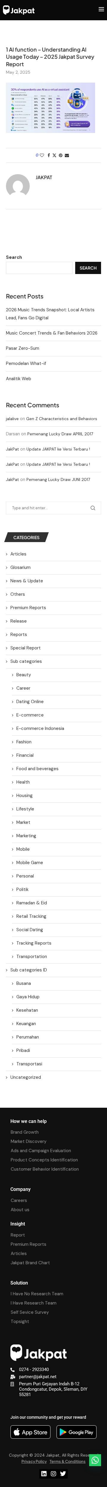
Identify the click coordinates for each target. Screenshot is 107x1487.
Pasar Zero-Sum (22, 348)
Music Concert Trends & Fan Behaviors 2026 (51, 333)
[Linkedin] (44, 1474)
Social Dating (29, 930)
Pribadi (23, 1050)
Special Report (25, 648)
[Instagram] (53, 1474)
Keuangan (26, 1024)
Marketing (26, 836)
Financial (25, 755)
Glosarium (20, 567)
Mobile (23, 849)
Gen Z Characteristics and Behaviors (61, 418)
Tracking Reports (33, 943)
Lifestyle (25, 809)
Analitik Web (18, 379)
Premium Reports (28, 608)
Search (14, 257)
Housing (24, 796)
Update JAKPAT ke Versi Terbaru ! (58, 449)
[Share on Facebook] (49, 155)
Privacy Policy (34, 1461)
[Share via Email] (67, 155)
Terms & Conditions (68, 1461)
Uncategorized (25, 1077)
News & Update (26, 581)
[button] (95, 1460)
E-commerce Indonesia (40, 728)
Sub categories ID (28, 970)
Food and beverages (37, 769)
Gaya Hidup (28, 997)
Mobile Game (29, 863)
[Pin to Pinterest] (60, 155)
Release (18, 621)
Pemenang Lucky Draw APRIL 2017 (60, 434)
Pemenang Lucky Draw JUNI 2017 (58, 479)
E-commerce (30, 715)
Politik (22, 889)
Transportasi (29, 1064)
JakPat (12, 449)
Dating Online (30, 702)
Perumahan (27, 1037)
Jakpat (44, 177)
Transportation (31, 957)
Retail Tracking (31, 916)
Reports (18, 634)
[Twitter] (63, 1474)
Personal (25, 876)
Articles (18, 554)
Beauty (23, 675)
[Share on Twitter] (54, 155)
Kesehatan (27, 1010)
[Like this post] (42, 155)
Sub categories (26, 661)
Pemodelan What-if (26, 363)
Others (17, 594)
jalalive (12, 418)
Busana (23, 983)
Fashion (24, 742)
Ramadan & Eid (31, 903)
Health (23, 782)
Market (23, 822)
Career (23, 688)
